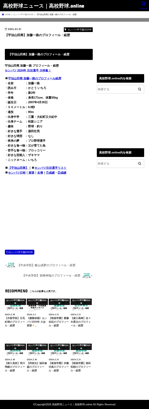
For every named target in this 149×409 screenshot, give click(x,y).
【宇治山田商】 (18, 167)
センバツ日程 (17, 172)
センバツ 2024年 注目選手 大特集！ (28, 70)
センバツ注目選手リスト (51, 167)
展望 (31, 172)
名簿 (40, 172)
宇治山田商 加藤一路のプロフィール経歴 (34, 78)
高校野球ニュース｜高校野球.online (43, 6)
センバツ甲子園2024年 (21, 252)
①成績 (50, 172)
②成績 (62, 172)
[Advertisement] (49, 208)
